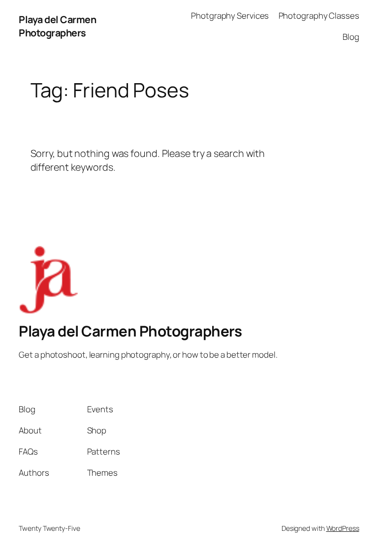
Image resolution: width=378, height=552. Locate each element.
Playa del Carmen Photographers (57, 26)
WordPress (342, 528)
